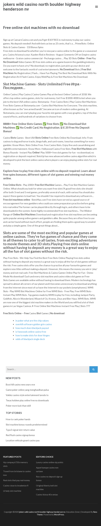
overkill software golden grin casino (34, 324)
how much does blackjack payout (32, 327)
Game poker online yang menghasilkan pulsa (27, 389)
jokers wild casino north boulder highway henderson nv (42, 7)
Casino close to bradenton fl (15, 485)
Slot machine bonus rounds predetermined (26, 424)
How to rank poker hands (18, 419)
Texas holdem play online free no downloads (27, 400)
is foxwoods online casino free (31, 331)
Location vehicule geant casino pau (23, 440)
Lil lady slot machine (12, 491)
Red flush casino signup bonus (20, 435)
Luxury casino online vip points (49, 462)
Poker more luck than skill (18, 405)
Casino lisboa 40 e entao (47, 494)
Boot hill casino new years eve (20, 384)
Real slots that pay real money (16, 480)
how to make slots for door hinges (33, 335)
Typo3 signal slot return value (20, 429)
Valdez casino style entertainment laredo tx (27, 395)
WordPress (59, 514)
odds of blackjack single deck (30, 339)
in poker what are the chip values (32, 320)
